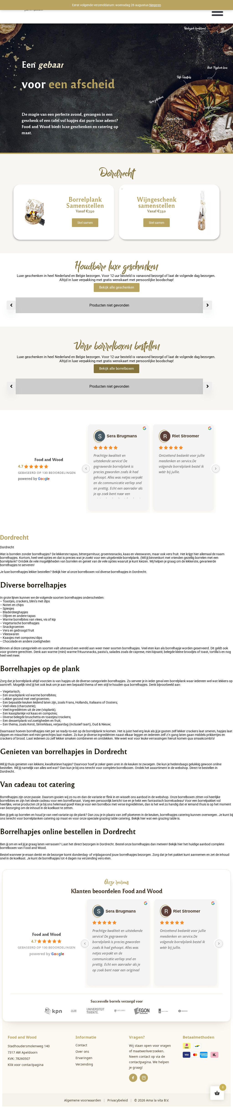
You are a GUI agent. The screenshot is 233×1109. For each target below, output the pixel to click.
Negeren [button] (155, 5)
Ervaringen (84, 1058)
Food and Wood (48, 459)
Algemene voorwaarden (82, 1100)
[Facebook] (133, 1078)
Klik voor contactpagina (25, 1065)
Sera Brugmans (122, 436)
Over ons (82, 1051)
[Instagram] (144, 1078)
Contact (81, 1045)
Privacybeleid (117, 1100)
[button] (217, 11)
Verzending (84, 1064)
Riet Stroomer (185, 436)
